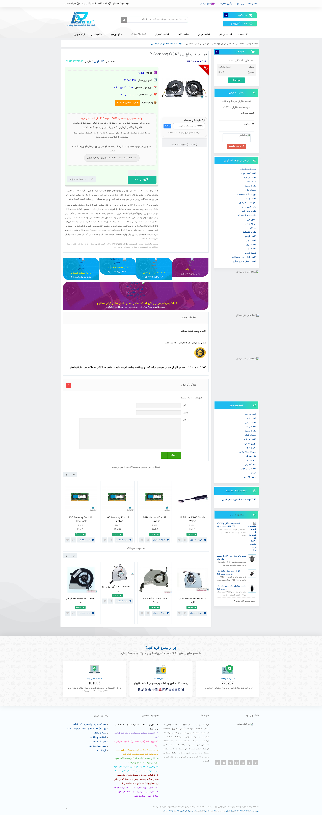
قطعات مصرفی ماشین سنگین (244, 261)
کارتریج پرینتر (251, 223)
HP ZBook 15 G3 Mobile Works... (191, 519)
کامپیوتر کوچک (250, 253)
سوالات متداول (70, 3)
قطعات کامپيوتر (250, 186)
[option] (80, 512)
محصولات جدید (236, 515)
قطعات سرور (251, 244)
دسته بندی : (110, 61)
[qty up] (153, 173)
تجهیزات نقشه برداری (247, 202)
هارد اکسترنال (250, 464)
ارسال (174, 455)
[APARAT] (236, 762)
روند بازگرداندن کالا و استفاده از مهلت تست (86, 728)
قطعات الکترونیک (249, 232)
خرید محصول (85, 540)
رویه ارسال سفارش (97, 746)
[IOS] (223, 762)
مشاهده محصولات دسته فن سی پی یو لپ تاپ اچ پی (111, 158)
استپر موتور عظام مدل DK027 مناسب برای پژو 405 (231, 587)
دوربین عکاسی (250, 443)
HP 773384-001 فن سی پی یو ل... (117, 588)
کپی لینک (167, 126)
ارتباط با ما (101, 750)
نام (184, 405)
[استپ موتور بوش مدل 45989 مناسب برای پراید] (252, 558)
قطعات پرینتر (251, 249)
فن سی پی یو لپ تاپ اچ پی (197, 43)
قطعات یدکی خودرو (248, 211)
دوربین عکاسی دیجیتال (246, 194)
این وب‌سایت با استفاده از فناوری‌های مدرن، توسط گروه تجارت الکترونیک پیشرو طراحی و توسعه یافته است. (211, 811)
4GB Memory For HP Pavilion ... (117, 519)
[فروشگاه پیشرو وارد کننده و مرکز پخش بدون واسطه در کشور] (82, 19)
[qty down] (147, 173)
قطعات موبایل (250, 422)
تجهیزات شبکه (250, 435)
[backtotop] (67, 809)
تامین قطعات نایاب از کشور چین (94, 3)
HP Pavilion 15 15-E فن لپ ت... (80, 600)
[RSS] (217, 762)
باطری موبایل (251, 460)
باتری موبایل (251, 456)
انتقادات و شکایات (98, 737)
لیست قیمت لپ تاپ (248, 169)
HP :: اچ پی (98, 61)
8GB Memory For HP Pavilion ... (154, 519)
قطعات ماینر (251, 240)
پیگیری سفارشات (225, 3)
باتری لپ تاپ (205, 3)
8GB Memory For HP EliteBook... (80, 519)
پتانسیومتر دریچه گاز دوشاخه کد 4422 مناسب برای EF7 (229, 525)
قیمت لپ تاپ (250, 414)
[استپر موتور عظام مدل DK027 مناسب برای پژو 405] (252, 588)
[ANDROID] (230, 762)
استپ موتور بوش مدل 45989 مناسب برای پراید (231, 558)
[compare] (92, 179)
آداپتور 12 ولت (250, 477)
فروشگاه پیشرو (252, 43)
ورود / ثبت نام (119, 3)
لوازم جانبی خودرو (249, 207)
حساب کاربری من (239, 23)
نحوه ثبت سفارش (98, 742)
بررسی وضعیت (235, 146)
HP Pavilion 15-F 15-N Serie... (155, 600)
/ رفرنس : (88, 61)
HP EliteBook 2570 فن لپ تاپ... (192, 600)
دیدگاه (186, 420)
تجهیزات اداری (250, 190)
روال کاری (240, 3)
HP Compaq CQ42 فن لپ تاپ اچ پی (239, 499)
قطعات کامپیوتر (250, 431)
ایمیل (186, 413)
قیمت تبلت (251, 181)
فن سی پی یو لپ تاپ (221, 43)
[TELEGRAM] (249, 762)
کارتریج (253, 473)
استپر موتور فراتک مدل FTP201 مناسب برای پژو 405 (229, 572)
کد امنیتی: (249, 123)
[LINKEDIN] (242, 762)
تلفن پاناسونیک (250, 447)
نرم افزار (253, 228)
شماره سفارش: (247, 113)
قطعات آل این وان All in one (244, 257)
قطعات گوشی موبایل (248, 173)
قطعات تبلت (251, 198)
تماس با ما (252, 3)
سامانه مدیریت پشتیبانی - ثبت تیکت (89, 724)
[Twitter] (255, 762)
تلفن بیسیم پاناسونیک (247, 215)
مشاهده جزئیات (76, 179)
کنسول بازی (251, 219)
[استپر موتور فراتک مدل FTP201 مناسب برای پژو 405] (252, 573)
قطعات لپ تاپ (238, 43)
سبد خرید (236, 15)
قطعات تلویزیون (250, 236)
